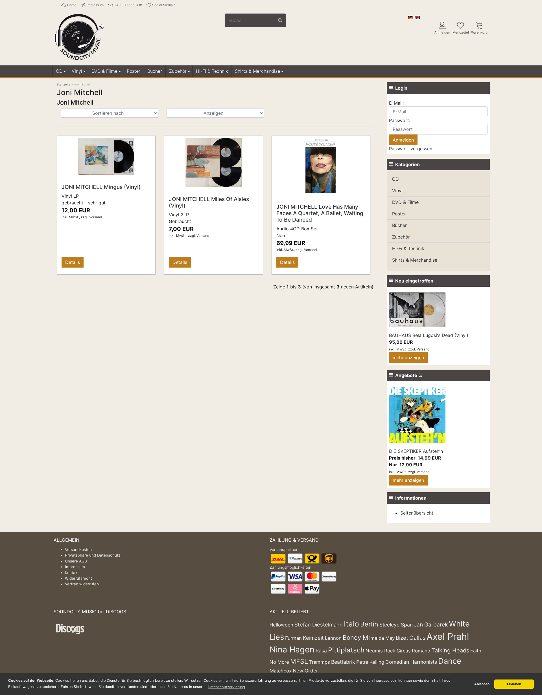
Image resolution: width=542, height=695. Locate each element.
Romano (421, 651)
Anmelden (442, 32)
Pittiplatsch (346, 650)
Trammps (319, 662)
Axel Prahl (448, 636)
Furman (293, 638)
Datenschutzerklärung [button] (226, 687)
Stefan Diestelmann (318, 624)
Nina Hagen (292, 649)
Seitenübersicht (416, 513)
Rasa (321, 651)
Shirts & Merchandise (257, 71)
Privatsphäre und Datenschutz (92, 555)
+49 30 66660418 (127, 5)
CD (59, 71)
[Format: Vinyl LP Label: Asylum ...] (106, 156)
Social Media (162, 5)
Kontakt (72, 572)
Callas (417, 637)
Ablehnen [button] (481, 684)
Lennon (333, 638)
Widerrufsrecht (78, 578)
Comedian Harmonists (411, 662)
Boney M (355, 637)
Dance (449, 661)
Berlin (369, 624)
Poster (133, 71)
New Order (305, 671)
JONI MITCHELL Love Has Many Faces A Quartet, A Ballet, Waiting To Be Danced (319, 213)
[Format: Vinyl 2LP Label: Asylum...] (213, 162)
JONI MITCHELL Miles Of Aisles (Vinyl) (209, 202)
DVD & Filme (104, 71)
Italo (351, 623)
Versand (95, 217)
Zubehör (178, 71)
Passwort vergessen (410, 148)
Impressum (95, 5)
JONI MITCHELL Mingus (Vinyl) (101, 187)
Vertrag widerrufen (82, 584)
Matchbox (281, 671)
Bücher (154, 71)
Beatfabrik (343, 662)
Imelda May (382, 638)
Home (71, 5)
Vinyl (77, 71)
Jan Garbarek (431, 624)
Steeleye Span (396, 625)
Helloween (281, 625)
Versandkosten (78, 549)
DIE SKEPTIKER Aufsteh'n (416, 451)
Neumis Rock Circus (388, 651)
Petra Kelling (370, 662)
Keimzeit (313, 638)
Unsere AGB (76, 561)
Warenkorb (479, 32)
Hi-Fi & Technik (212, 71)
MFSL (299, 661)
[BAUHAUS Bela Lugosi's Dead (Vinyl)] (417, 309)
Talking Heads (450, 650)
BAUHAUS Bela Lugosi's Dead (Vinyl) (428, 335)
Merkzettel (461, 32)
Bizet (402, 638)
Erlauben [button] (514, 684)
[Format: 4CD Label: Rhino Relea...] (321, 166)
